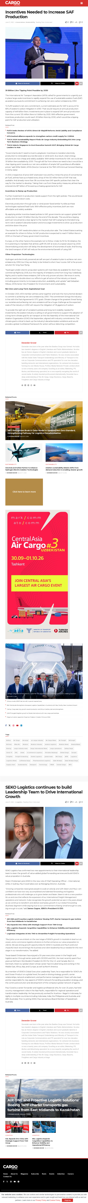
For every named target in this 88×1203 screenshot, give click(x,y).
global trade (49, 756)
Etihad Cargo (64, 752)
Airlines (9, 744)
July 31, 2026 (25, 436)
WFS (70, 764)
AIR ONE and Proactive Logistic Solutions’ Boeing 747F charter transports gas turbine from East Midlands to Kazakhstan (44, 1105)
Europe (74, 752)
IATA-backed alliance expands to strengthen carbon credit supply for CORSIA (40, 136)
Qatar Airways (57, 760)
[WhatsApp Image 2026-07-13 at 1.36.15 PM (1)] (37, 574)
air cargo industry (37, 740)
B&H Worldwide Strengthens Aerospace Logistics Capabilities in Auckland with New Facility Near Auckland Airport (42, 705)
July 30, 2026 (23, 1146)
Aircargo (25, 740)
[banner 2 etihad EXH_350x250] (24, 492)
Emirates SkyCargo (51, 752)
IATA (66, 756)
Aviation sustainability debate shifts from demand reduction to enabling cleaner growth (64, 469)
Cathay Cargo (68, 748)
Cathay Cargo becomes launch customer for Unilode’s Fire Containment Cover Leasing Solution (41, 694)
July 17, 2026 (23, 473)
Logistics (74, 756)
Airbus (8, 740)
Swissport (33, 764)
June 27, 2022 (9, 22)
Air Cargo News (51, 740)
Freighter (9, 756)
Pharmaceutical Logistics (41, 760)
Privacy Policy (41, 1200)
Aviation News (63, 744)
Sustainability (30, 22)
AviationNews (75, 744)
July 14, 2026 (63, 473)
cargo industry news (21, 748)
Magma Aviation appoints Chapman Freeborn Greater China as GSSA (28, 717)
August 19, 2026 (25, 1114)
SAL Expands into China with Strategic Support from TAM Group (34, 925)
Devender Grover (29, 343)
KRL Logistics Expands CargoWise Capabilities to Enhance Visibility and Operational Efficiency (42, 1142)
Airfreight (72, 740)
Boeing (8, 748)
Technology (43, 764)
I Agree (67, 1200)
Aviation (25, 744)
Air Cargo (17, 740)
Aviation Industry (36, 744)
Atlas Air (17, 744)
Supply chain (10, 764)
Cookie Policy (55, 1200)
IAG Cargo (59, 756)
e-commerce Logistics (34, 752)
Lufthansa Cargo (24, 760)
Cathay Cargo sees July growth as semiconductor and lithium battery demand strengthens (35, 709)
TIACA (52, 764)
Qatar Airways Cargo (71, 760)
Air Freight (62, 740)
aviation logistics (50, 744)
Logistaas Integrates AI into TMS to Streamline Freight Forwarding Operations (41, 934)
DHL (16, 752)
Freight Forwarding (21, 756)
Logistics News (11, 760)
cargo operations (56, 748)
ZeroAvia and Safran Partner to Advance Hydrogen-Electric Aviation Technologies (21, 469)
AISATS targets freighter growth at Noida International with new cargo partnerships (33, 713)
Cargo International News (38, 748)
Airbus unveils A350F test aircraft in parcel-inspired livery (24, 701)
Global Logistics (36, 756)
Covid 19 (9, 752)
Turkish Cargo (61, 764)
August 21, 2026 (12, 696)
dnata (22, 752)
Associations (20, 22)
